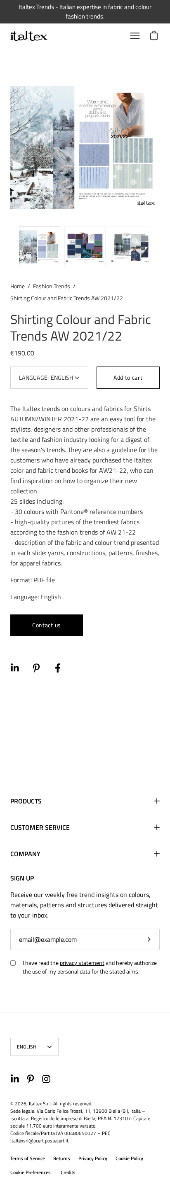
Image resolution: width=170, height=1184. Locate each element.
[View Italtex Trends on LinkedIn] (14, 1079)
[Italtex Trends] (28, 35)
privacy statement (82, 962)
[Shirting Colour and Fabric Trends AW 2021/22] (39, 246)
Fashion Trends (51, 286)
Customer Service (40, 827)
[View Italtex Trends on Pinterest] (30, 1079)
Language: (46, 377)
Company (25, 854)
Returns (61, 1158)
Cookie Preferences (30, 1172)
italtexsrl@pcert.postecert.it (39, 1140)
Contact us (46, 625)
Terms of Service (27, 1158)
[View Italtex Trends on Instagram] (46, 1079)
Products (26, 801)
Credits (68, 1172)
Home (17, 286)
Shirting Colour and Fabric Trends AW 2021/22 (80, 327)
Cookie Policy (129, 1158)
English (27, 1047)
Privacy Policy (92, 1158)
